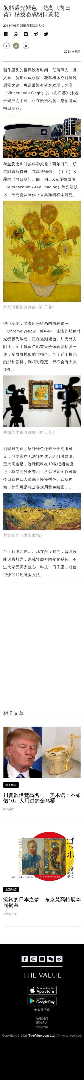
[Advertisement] (42, 638)
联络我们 (42, 1018)
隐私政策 (42, 1027)
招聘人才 (42, 1022)
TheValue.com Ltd (41, 1035)
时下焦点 (11, 785)
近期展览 (11, 889)
